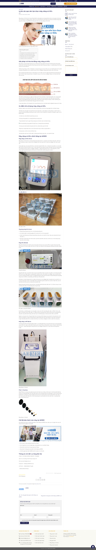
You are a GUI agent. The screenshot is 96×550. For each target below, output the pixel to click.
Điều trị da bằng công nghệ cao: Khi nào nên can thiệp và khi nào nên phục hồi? (72, 35)
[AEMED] (24, 3)
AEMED (37, 6)
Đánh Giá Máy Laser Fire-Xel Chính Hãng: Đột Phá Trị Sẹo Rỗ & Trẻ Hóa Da (72, 23)
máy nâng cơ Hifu (38, 483)
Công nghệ (21, 9)
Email (35, 515)
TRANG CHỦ (31, 6)
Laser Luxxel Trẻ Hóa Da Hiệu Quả (72, 14)
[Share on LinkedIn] (44, 480)
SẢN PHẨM (42, 6)
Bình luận (22, 505)
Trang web (50, 515)
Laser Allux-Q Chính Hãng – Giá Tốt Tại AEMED (72, 18)
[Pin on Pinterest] (42, 480)
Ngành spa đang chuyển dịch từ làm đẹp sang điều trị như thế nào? (72, 29)
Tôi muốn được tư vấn (69, 65)
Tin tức (66, 50)
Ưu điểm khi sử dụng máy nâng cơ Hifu (27, 54)
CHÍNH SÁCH (53, 6)
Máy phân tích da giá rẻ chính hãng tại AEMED (50, 495)
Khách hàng (67, 48)
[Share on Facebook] (36, 480)
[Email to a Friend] (40, 480)
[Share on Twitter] (38, 480)
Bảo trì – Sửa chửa (69, 44)
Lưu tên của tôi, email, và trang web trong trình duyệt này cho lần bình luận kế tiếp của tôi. (40, 520)
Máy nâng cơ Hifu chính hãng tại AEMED (27, 55)
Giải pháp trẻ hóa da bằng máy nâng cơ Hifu (28, 52)
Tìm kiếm (53, 3)
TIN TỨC (48, 6)
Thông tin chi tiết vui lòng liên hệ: (26, 58)
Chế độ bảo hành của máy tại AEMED (27, 56)
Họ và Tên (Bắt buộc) (69, 56)
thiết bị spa (31, 422)
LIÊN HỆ (65, 6)
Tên (21, 515)
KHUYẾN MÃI (60, 6)
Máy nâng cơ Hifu (25, 136)
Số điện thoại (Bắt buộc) (70, 61)
